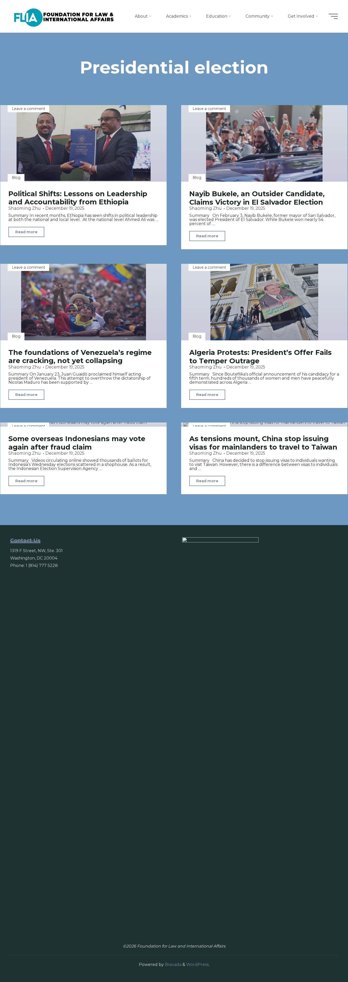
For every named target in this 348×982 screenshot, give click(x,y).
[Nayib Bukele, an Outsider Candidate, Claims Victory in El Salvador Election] (264, 143)
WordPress (197, 964)
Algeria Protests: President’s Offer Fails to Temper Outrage (260, 356)
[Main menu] (333, 16)
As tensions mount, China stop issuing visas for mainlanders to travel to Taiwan (263, 442)
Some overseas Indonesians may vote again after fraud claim (76, 442)
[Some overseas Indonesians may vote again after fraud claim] (83, 424)
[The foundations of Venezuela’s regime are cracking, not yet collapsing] (83, 302)
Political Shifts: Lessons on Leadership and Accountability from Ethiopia (77, 198)
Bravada (172, 964)
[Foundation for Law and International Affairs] (64, 16)
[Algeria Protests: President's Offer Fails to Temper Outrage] (264, 302)
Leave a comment (28, 108)
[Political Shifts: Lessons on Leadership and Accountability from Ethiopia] (83, 143)
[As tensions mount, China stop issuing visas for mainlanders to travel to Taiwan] (264, 424)
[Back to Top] (328, 962)
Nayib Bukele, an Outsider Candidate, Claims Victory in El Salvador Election (257, 198)
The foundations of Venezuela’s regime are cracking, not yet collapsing (80, 356)
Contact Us (25, 540)
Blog (16, 177)
